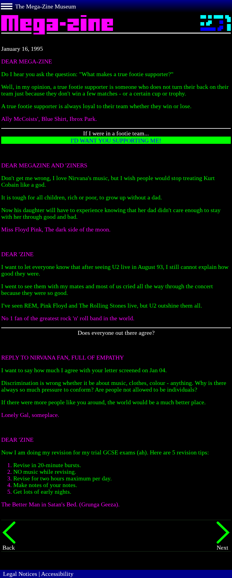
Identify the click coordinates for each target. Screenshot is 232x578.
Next (222, 547)
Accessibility (57, 573)
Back (8, 547)
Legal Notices (20, 573)
